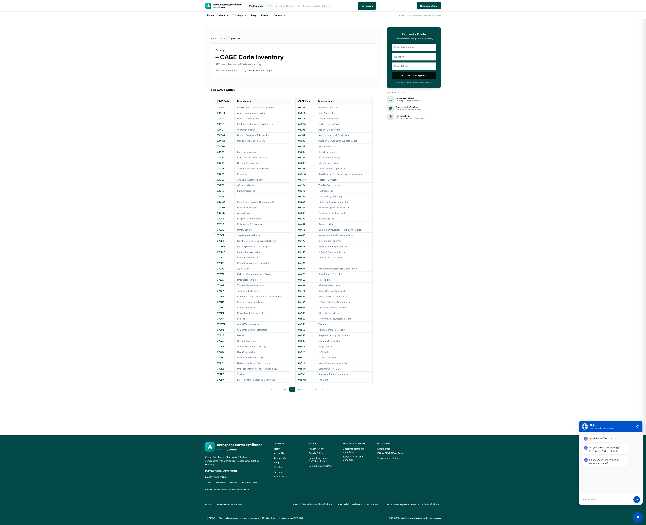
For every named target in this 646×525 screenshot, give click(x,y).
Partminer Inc (244, 229)
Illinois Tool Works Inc (248, 251)
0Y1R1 (220, 313)
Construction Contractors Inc (252, 157)
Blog (253, 15)
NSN (222, 38)
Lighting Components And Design (254, 274)
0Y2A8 (220, 340)
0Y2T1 (301, 113)
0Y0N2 (220, 257)
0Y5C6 (301, 346)
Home (210, 15)
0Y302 (301, 135)
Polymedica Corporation (250, 224)
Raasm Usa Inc (325, 224)
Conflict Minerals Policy (321, 465)
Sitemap (265, 15)
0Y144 (220, 285)
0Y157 (220, 290)
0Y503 (301, 307)
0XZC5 (220, 174)
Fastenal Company (328, 179)
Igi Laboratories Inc (328, 163)
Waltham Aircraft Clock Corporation (337, 268)
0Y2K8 (220, 368)
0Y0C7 (220, 235)
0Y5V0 (302, 368)
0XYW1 (221, 140)
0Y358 (301, 157)
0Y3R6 (301, 196)
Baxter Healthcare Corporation (253, 363)
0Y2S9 (301, 107)
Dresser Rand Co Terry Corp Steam (255, 107)
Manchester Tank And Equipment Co (256, 201)
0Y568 (301, 335)
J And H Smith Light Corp (331, 168)
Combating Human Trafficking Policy (318, 459)
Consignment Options (388, 457)
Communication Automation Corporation (259, 296)
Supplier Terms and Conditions (353, 458)
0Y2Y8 (301, 129)
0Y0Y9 (220, 274)
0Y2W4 (302, 124)
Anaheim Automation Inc (250, 179)
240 (285, 389)
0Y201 (220, 329)
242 (300, 389)
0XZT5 (220, 190)
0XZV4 (221, 196)
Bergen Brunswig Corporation (334, 335)
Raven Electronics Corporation (253, 263)
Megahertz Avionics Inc (249, 218)
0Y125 (220, 279)
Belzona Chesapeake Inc (249, 163)
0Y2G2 (220, 352)
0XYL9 (220, 129)
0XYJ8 (220, 118)
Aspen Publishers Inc (329, 129)
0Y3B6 (301, 168)
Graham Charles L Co (329, 368)
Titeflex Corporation (329, 185)
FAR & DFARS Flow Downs (391, 453)
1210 (314, 389)
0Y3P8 (301, 190)
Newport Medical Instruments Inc (336, 235)
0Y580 (301, 340)
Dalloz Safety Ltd (246, 307)
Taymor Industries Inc (248, 290)
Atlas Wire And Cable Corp (332, 296)
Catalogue (238, 15)
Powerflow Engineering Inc (251, 313)
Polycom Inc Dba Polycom (251, 140)
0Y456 (301, 229)
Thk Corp (323, 379)
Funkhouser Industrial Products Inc (255, 124)
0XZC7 (220, 179)
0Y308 (301, 140)
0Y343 (301, 151)
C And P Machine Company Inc (334, 301)
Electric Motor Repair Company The (256, 379)
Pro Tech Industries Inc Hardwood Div (257, 368)
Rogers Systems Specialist (331, 290)
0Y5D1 (302, 352)
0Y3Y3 (301, 218)
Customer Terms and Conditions (354, 450)
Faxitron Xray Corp (328, 124)
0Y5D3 (302, 357)
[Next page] (322, 389)
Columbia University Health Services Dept (340, 229)
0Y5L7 (301, 363)
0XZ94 (220, 163)
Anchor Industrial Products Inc (334, 135)
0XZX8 (221, 213)
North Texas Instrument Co (332, 363)
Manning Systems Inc (329, 340)
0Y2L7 (220, 374)
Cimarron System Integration (252, 329)
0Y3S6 (301, 201)
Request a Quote (428, 5)
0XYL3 (220, 124)
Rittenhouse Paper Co (329, 240)
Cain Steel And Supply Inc (250, 301)
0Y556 (301, 324)
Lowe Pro (242, 335)
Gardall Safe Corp (246, 207)
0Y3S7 (301, 207)
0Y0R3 (220, 263)
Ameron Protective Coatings (252, 346)
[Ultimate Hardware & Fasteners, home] (223, 6)
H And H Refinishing (329, 157)
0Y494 (301, 263)
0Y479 (301, 246)
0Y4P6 (301, 290)
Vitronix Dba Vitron (328, 313)
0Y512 (301, 318)
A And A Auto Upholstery (331, 251)
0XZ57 (220, 157)
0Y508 (301, 313)
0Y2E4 (220, 346)
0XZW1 (221, 201)
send (636, 499)
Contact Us (279, 15)
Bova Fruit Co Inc (327, 151)
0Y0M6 (221, 246)
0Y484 (301, 251)
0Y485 (301, 257)
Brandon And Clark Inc (330, 274)
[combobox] (315, 6)
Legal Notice (383, 448)
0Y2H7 (220, 357)
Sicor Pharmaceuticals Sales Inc (334, 318)
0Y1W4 (221, 318)
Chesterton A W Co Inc (330, 257)
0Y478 (301, 240)
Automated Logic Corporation (253, 168)
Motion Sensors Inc (328, 118)
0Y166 (220, 296)
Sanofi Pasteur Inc (327, 146)
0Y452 (301, 224)
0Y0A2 (220, 229)
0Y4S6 (301, 301)
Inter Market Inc (326, 113)
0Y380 (301, 163)
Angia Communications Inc (251, 113)
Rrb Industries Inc (246, 340)
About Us (223, 15)
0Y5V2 (302, 374)
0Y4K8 (302, 285)
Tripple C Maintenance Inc (251, 285)
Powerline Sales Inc (328, 107)
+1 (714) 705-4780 (213, 518)
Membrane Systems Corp (250, 357)
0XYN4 (221, 135)
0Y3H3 (302, 179)
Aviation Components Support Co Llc (337, 140)
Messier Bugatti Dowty (330, 196)
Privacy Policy (316, 448)
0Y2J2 (220, 363)
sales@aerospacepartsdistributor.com (242, 518)
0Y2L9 (220, 379)
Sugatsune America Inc (249, 235)
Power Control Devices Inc (332, 329)
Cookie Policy (316, 453)
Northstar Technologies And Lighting (256, 240)
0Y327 (301, 146)
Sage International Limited (332, 307)
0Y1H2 (220, 307)
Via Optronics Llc (246, 129)
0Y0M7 (221, 251)
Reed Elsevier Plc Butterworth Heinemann (340, 174)
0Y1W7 (221, 324)
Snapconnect (325, 346)
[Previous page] (264, 389)
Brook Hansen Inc (246, 279)
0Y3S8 (301, 213)
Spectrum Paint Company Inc (333, 374)
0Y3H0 (302, 174)
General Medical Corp (248, 257)
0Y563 (301, 329)
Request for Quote (414, 75)
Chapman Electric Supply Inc (333, 201)
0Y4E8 (301, 279)
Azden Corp (243, 213)
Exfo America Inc (246, 190)
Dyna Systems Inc (246, 352)
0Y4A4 (302, 268)
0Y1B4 (220, 301)
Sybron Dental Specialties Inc (333, 246)
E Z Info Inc (324, 352)
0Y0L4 (220, 240)
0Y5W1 (302, 379)
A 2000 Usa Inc (326, 218)
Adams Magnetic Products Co (334, 207)
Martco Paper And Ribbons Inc (253, 135)
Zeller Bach (243, 268)
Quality (278, 467)
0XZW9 (221, 207)
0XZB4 (220, 168)
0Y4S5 (301, 296)
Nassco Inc (324, 279)
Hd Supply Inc (325, 190)
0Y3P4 (301, 185)
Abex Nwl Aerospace (329, 285)
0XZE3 (220, 185)
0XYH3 (221, 113)
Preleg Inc (242, 174)
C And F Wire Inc (327, 357)
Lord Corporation (246, 151)
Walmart (323, 324)
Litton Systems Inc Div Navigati (253, 246)
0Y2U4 (302, 118)
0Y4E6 (301, 274)
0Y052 (220, 224)
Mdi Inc (241, 318)
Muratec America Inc (248, 118)
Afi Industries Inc (246, 185)
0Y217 (220, 335)
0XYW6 (221, 146)
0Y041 (220, 218)
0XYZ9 (220, 151)
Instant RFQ (280, 476)
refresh (637, 426)
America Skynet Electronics (332, 213)
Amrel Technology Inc (248, 324)
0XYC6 (220, 107)
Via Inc (240, 374)
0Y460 (301, 235)
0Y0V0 (220, 268)
